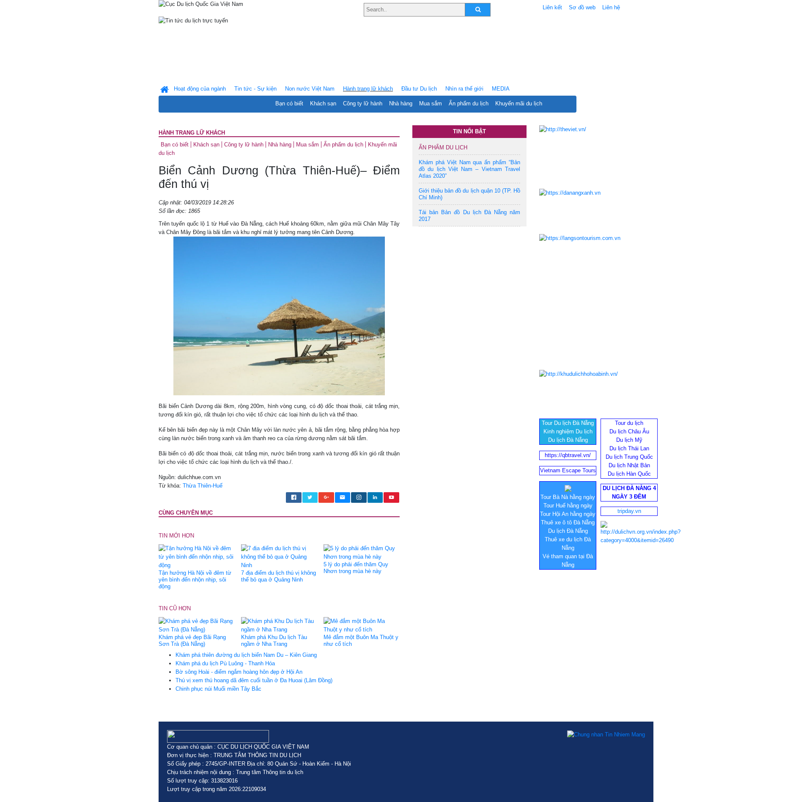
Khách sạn (323, 103)
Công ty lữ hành (362, 103)
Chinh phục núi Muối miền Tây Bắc (218, 689)
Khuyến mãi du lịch (518, 103)
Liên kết (552, 7)
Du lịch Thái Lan (629, 448)
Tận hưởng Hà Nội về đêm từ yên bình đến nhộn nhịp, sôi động (195, 580)
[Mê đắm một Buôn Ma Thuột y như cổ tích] (362, 625)
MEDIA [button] (501, 88)
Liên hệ (611, 7)
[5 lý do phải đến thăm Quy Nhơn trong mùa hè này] (362, 552)
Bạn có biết (289, 103)
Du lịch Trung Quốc (629, 457)
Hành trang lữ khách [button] (368, 88)
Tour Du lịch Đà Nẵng (568, 423)
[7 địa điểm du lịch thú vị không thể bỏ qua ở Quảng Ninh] (279, 557)
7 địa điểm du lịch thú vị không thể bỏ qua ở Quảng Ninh (278, 576)
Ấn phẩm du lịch (468, 103)
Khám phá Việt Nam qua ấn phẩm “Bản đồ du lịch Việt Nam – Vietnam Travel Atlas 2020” (469, 169)
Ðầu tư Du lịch (419, 88)
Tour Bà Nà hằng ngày (567, 497)
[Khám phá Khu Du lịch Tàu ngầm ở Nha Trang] (279, 625)
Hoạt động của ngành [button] (200, 88)
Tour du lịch (629, 423)
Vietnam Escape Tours (568, 470)
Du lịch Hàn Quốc (629, 474)
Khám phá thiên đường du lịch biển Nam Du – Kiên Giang (246, 655)
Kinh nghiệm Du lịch (568, 431)
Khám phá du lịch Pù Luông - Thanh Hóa (225, 663)
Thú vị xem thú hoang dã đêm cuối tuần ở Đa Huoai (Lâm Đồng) (254, 680)
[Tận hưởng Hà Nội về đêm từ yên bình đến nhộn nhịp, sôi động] (197, 557)
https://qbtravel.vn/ (568, 455)
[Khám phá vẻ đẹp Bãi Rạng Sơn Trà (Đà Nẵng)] (197, 625)
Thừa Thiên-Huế (202, 485)
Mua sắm (430, 103)
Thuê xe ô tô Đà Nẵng (568, 522)
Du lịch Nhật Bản (629, 465)
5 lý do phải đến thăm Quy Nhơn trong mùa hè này (356, 567)
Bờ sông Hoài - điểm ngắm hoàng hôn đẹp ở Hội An (239, 672)
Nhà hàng (400, 103)
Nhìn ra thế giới (464, 88)
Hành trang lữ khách (192, 133)
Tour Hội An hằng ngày (567, 514)
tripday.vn (629, 511)
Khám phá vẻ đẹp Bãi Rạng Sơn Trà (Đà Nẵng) (192, 640)
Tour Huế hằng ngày (568, 505)
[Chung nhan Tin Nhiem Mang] (606, 734)
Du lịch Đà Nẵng (568, 440)
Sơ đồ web (582, 7)
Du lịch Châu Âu (629, 431)
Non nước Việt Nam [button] (310, 88)
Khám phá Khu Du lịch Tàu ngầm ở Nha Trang (274, 640)
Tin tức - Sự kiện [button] (255, 88)
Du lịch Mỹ (629, 440)
